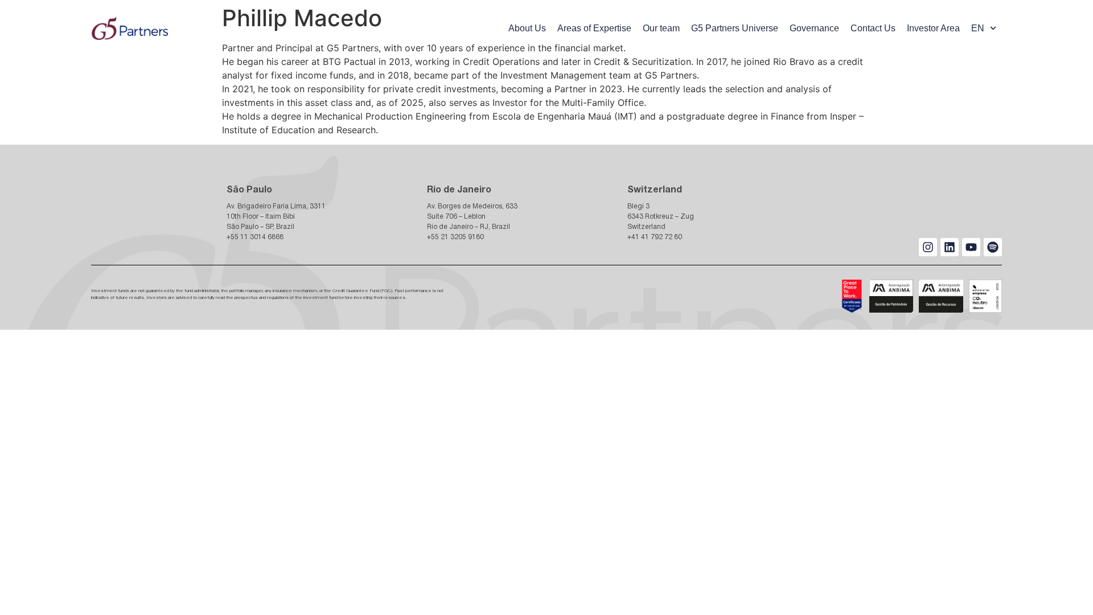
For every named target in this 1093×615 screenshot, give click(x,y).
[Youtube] (971, 247)
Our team (661, 28)
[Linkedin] (949, 247)
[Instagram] (928, 247)
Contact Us (872, 28)
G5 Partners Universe (734, 28)
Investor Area (933, 28)
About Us (527, 28)
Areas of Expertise (594, 28)
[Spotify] (993, 247)
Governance (814, 28)
